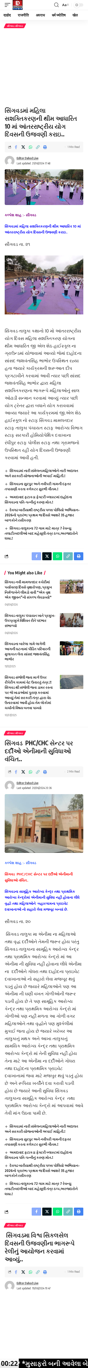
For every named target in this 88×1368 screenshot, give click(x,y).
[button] (9, 5)
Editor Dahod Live (27, 158)
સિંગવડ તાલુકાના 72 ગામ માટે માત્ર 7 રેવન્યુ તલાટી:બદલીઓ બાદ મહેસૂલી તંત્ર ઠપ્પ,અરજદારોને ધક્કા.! (41, 533)
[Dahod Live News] (18, 5)
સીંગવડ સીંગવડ (15, 25)
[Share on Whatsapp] (30, 147)
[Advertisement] (44, 67)
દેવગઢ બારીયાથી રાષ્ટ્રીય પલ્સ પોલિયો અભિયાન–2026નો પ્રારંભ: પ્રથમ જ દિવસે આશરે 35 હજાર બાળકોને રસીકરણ (42, 515)
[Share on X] (23, 147)
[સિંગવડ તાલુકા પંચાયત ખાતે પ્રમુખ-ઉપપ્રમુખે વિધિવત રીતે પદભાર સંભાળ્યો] (71, 620)
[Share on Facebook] (16, 147)
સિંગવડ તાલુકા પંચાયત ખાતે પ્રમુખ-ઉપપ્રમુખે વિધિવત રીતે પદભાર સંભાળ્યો (30, 620)
